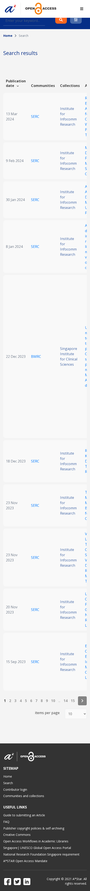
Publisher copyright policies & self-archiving (33, 828)
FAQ (6, 822)
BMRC (36, 356)
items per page (47, 713)
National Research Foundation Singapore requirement (41, 854)
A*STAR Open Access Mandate (25, 861)
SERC (35, 116)
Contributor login (15, 789)
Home (7, 36)
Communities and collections (23, 796)
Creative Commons (17, 835)
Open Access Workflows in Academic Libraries (35, 841)
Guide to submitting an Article (24, 815)
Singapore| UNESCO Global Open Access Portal (37, 848)
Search (8, 783)
